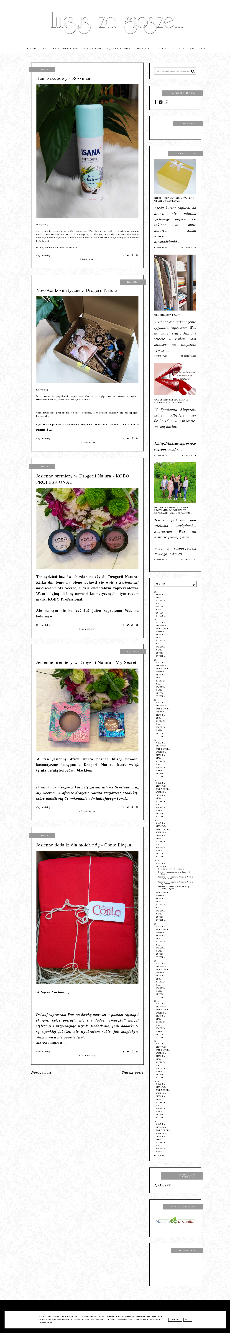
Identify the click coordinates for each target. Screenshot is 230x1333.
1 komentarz (87, 259)
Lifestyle (178, 48)
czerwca (160, 601)
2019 (156, 861)
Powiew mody (93, 48)
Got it (188, 1320)
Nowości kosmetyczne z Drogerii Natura (77, 290)
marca (159, 610)
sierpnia (160, 595)
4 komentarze (87, 811)
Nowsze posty (42, 1072)
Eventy (162, 48)
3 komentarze (87, 442)
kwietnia (160, 607)
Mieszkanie (144, 48)
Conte (53, 1042)
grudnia (160, 623)
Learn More (175, 1320)
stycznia (161, 616)
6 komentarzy (87, 1055)
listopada (161, 625)
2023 (156, 700)
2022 (156, 740)
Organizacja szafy (167, 314)
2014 (156, 1081)
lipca (158, 598)
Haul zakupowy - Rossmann (64, 78)
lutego (160, 613)
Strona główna (37, 48)
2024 (156, 660)
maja (158, 604)
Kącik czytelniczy (119, 48)
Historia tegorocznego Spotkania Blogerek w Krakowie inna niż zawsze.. (173, 510)
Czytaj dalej (43, 255)
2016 (156, 1001)
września (161, 632)
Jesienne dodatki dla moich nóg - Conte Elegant (84, 844)
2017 (156, 961)
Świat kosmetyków (65, 48)
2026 (156, 592)
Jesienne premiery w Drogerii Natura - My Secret (86, 662)
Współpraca (198, 48)
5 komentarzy (87, 628)
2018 (156, 924)
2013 (156, 1121)
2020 (156, 820)
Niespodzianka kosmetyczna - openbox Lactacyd (175, 199)
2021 (156, 780)
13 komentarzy (188, 455)
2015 (156, 1041)
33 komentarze (188, 356)
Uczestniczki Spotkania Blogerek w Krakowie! (171, 401)
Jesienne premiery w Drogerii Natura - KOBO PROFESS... (176, 878)
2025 (156, 620)
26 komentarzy (188, 248)
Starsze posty (133, 1072)
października (163, 629)
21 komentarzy (188, 560)
